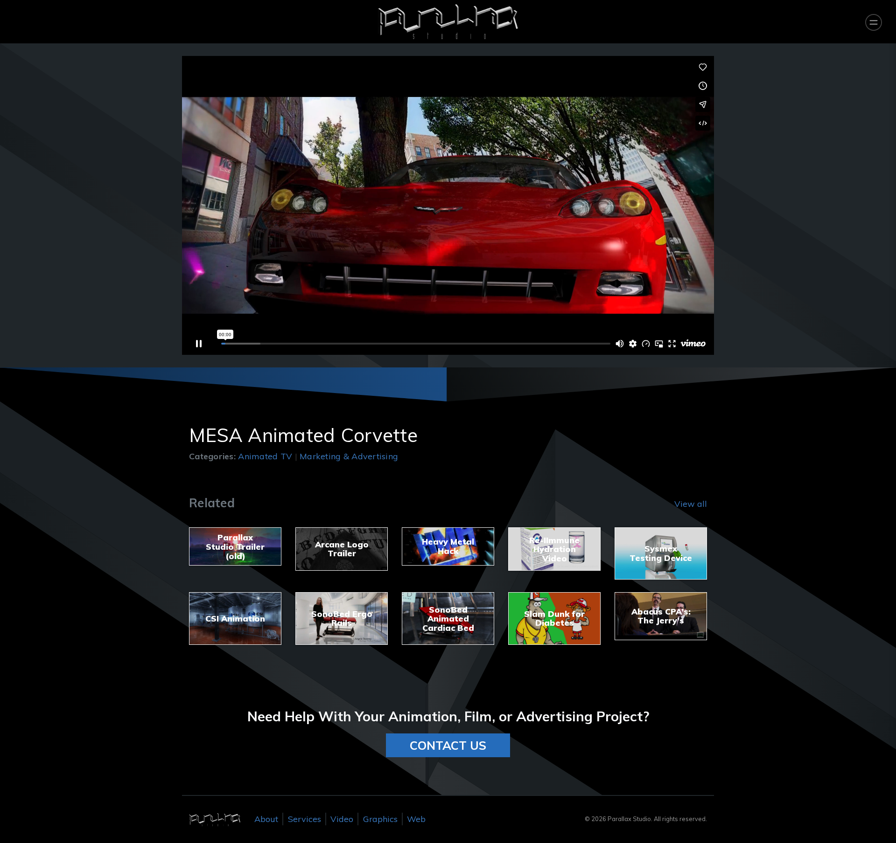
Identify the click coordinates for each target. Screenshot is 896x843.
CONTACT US (448, 745)
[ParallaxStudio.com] (214, 819)
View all (690, 503)
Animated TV (265, 456)
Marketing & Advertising (349, 456)
